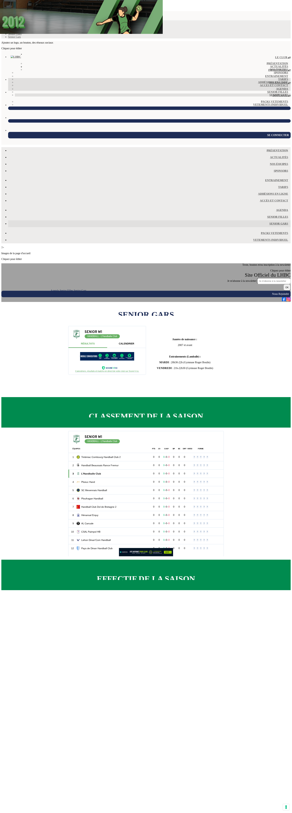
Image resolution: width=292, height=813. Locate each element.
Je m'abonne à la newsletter (242, 280)
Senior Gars (14, 36)
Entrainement (276, 76)
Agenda (282, 88)
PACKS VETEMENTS (274, 101)
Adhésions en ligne (273, 193)
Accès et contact (274, 85)
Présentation (277, 63)
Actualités (279, 66)
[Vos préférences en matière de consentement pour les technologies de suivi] (286, 807)
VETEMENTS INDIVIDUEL (270, 104)
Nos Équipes (279, 164)
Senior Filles (277, 91)
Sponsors (281, 72)
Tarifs (283, 79)
